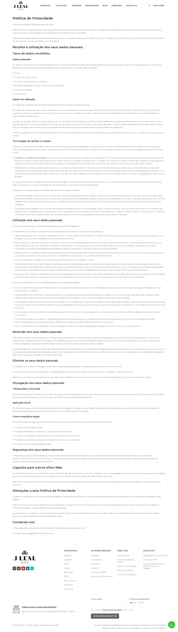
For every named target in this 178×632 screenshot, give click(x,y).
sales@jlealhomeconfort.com (154, 555)
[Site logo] (21, 5)
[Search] (149, 5)
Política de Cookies (125, 570)
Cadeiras (67, 555)
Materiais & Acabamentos (102, 576)
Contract (94, 568)
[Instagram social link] (19, 568)
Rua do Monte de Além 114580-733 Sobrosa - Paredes (154, 566)
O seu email (96, 599)
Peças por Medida (98, 572)
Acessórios (68, 589)
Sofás (66, 564)
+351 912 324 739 (150, 560)
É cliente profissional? (139, 599)
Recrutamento (123, 555)
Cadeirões (68, 560)
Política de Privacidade (126, 566)
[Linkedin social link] (27, 568)
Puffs (66, 576)
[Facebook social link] (14, 568)
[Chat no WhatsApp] (171, 625)
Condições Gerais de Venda (125, 561)
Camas (67, 568)
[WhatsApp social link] (32, 568)
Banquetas (68, 572)
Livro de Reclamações (126, 574)
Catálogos (95, 555)
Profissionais (96, 560)
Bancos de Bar (70, 581)
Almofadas (68, 585)
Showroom (95, 564)
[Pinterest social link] (23, 568)
